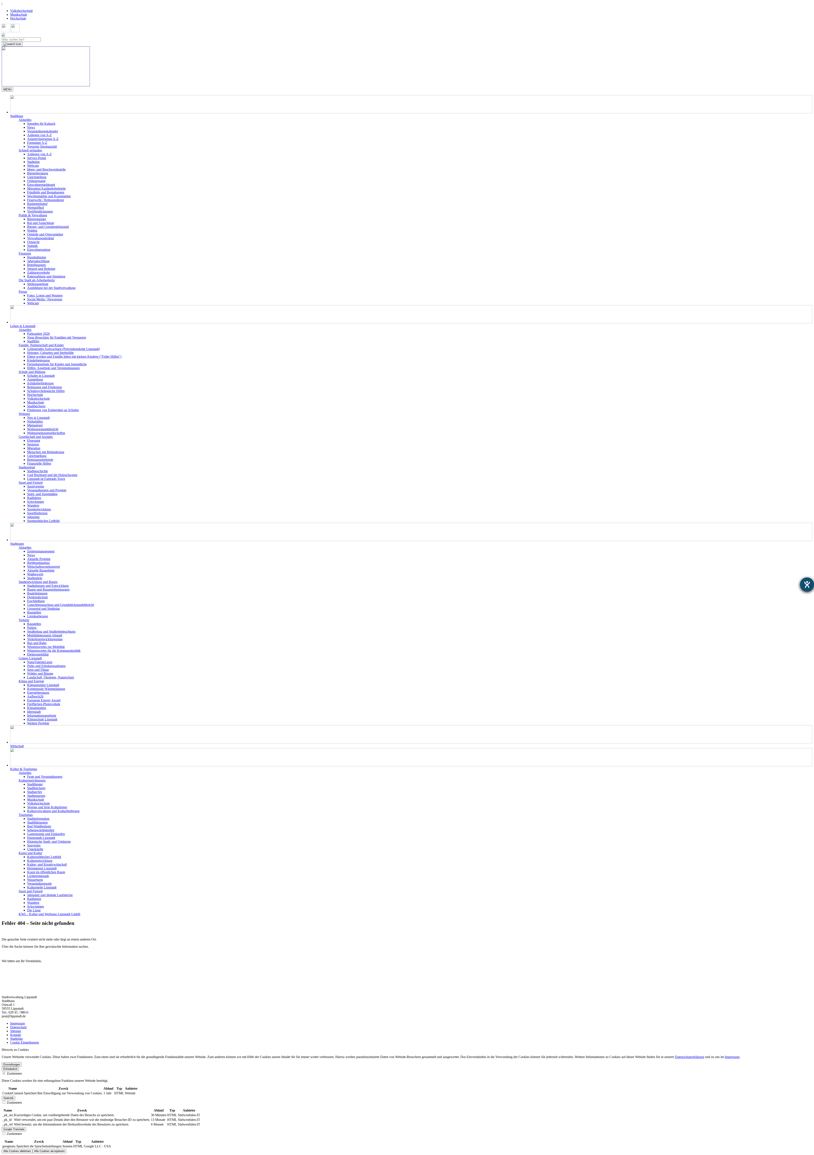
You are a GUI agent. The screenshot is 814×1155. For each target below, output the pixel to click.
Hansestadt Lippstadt (41, 838)
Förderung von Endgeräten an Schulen (53, 410)
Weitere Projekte (38, 723)
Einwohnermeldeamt (41, 184)
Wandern (33, 505)
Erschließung (36, 601)
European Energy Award (43, 700)
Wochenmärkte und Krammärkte (49, 196)
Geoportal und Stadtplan (43, 608)
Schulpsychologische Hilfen (46, 391)
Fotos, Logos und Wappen (45, 295)
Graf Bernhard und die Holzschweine (52, 475)
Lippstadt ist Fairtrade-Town (46, 479)
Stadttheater (35, 784)
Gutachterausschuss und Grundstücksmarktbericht (60, 605)
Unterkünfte (35, 849)
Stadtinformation (38, 818)
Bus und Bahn (36, 643)
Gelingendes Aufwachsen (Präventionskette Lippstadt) (63, 349)
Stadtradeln (34, 578)
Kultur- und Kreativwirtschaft (47, 864)
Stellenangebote (37, 284)
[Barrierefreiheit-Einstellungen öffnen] (807, 585)
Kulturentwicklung (39, 860)
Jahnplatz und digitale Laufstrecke (50, 895)
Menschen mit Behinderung (45, 452)
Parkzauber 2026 (38, 333)
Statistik (32, 246)
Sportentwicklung (39, 509)
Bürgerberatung (37, 173)
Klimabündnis (36, 708)
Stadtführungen (37, 822)
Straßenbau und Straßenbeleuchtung (51, 631)
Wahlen (32, 230)
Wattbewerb (35, 574)
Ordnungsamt (36, 181)
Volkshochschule (21, 11)
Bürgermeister (36, 219)
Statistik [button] (8, 1098)
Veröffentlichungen (40, 211)
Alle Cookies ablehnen (17, 1151)
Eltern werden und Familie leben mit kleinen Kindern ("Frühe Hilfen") (74, 356)
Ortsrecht (33, 242)
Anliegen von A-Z (39, 135)
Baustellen (34, 612)
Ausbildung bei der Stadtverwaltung (51, 288)
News (31, 127)
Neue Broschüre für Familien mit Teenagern (56, 337)
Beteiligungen (36, 265)
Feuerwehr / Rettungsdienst (45, 200)
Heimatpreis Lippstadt (42, 868)
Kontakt (15, 1035)
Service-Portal (36, 158)
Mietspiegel (35, 425)
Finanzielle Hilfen (39, 463)
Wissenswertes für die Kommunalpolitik (54, 650)
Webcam (33, 165)
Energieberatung (38, 692)
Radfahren (34, 498)
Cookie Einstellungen (24, 1042)
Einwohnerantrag (38, 249)
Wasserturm (35, 880)
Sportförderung (37, 513)
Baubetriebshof (37, 204)
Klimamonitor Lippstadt (43, 685)
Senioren (33, 444)
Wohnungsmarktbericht (42, 429)
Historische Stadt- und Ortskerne (49, 841)
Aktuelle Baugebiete (40, 570)
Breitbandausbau (38, 563)
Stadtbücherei (36, 406)
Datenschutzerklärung (689, 1057)
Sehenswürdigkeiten (40, 830)
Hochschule (18, 18)
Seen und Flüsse (38, 669)
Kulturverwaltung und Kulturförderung (53, 811)
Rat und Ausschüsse (40, 223)
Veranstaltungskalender (42, 131)
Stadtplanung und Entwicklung (48, 585)
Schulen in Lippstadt (41, 375)
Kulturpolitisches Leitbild (44, 857)
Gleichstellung (36, 177)
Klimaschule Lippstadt (42, 719)
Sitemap (15, 1031)
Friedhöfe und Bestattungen (45, 192)
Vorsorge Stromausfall (42, 146)
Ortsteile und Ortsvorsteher (45, 234)
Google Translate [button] (13, 1129)
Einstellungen (11, 1064)
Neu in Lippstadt (38, 417)
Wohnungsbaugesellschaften (46, 433)
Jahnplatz (33, 517)
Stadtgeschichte (37, 471)
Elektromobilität (38, 654)
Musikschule (18, 14)
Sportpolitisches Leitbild (43, 521)
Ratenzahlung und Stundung (46, 276)
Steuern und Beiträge (41, 269)
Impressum (17, 1023)
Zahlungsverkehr (38, 272)
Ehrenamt (33, 440)
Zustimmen (14, 1073)
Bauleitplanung (37, 593)
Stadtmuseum (36, 796)
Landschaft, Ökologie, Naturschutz (50, 677)
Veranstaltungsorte (39, 883)
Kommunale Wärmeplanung (46, 689)
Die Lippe (34, 910)
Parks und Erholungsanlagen (46, 666)
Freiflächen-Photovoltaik (43, 704)
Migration (33, 448)
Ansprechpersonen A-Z (43, 139)
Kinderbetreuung (38, 360)
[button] (411, 106)
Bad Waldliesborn (39, 826)
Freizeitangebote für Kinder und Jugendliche (57, 364)
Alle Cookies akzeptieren (49, 1151)
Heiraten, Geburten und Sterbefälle (50, 353)
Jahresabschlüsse (38, 261)
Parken (31, 627)
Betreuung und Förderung (44, 387)
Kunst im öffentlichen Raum (46, 872)
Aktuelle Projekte (38, 559)
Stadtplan (33, 162)
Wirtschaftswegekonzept (43, 566)
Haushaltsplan (36, 257)
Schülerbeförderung (40, 383)
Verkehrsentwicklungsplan (45, 639)
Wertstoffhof (35, 207)
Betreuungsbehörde (40, 459)
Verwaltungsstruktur (40, 238)
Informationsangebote (41, 715)
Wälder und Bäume (40, 673)
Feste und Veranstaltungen (44, 776)
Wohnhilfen (35, 421)
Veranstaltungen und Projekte (46, 490)
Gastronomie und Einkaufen (46, 834)
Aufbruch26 (35, 696)
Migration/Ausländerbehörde (46, 188)
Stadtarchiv (34, 792)
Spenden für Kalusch (41, 123)
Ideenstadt (34, 711)
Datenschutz (18, 1027)
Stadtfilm (33, 341)
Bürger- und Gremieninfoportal (48, 226)
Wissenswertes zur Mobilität (46, 647)
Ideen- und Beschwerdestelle (46, 169)
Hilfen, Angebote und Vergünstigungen (53, 368)
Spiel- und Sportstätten (42, 494)
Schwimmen (35, 501)
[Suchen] (12, 44)
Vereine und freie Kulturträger (47, 807)
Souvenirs (33, 845)
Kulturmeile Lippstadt (41, 887)
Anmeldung (35, 379)
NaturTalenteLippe (39, 662)
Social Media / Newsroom (44, 299)
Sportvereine (35, 486)
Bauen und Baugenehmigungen (48, 589)
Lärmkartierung (37, 616)
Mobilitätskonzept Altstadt (44, 635)
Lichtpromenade (38, 876)
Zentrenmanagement (40, 551)
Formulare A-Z (37, 142)
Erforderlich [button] (10, 1069)
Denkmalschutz (37, 597)
